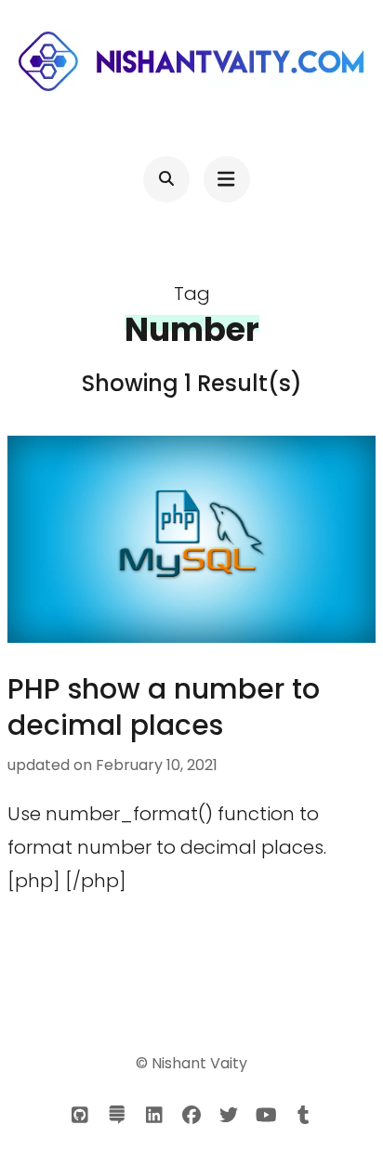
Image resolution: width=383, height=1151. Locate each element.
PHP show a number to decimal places (163, 707)
